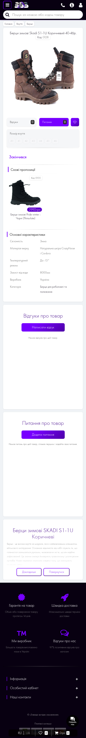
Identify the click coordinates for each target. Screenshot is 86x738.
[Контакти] (63, 4)
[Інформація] (72, 4)
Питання (54, 122)
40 (11, 140)
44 (40, 140)
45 (48, 140)
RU (20, 733)
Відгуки (21, 122)
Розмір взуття (17, 133)
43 (33, 140)
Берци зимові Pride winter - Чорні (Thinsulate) (25, 216)
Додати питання (43, 435)
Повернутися (56, 572)
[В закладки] (75, 122)
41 (19, 140)
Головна (8, 23)
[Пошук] (6, 14)
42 (26, 140)
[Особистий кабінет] (81, 4)
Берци (30, 23)
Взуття (19, 23)
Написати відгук (43, 327)
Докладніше (29, 572)
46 (55, 140)
